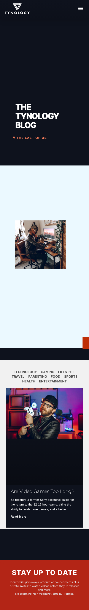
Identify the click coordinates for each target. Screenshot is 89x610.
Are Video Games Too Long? (42, 491)
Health (28, 381)
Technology (25, 372)
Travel (18, 376)
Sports (71, 376)
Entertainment (53, 381)
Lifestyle (66, 372)
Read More (18, 516)
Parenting (37, 376)
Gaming (47, 372)
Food (55, 376)
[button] (81, 8)
